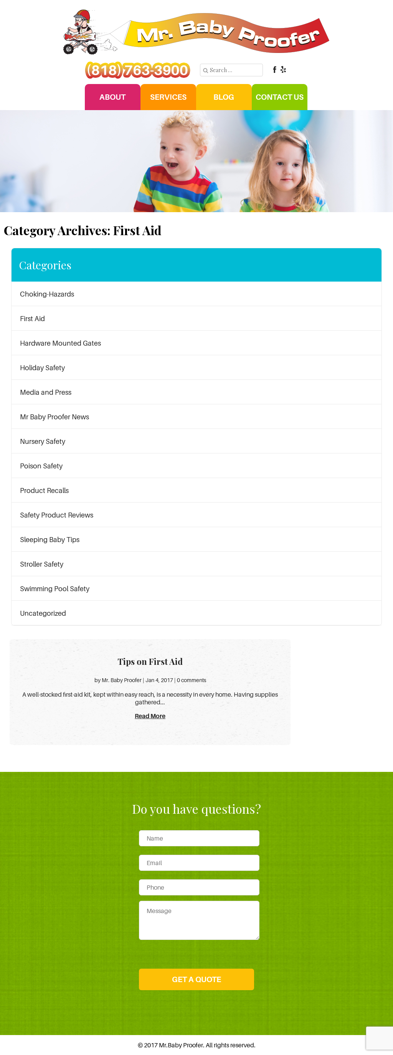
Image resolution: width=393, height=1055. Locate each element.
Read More (150, 716)
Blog (223, 97)
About (112, 97)
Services (168, 97)
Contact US (280, 97)
